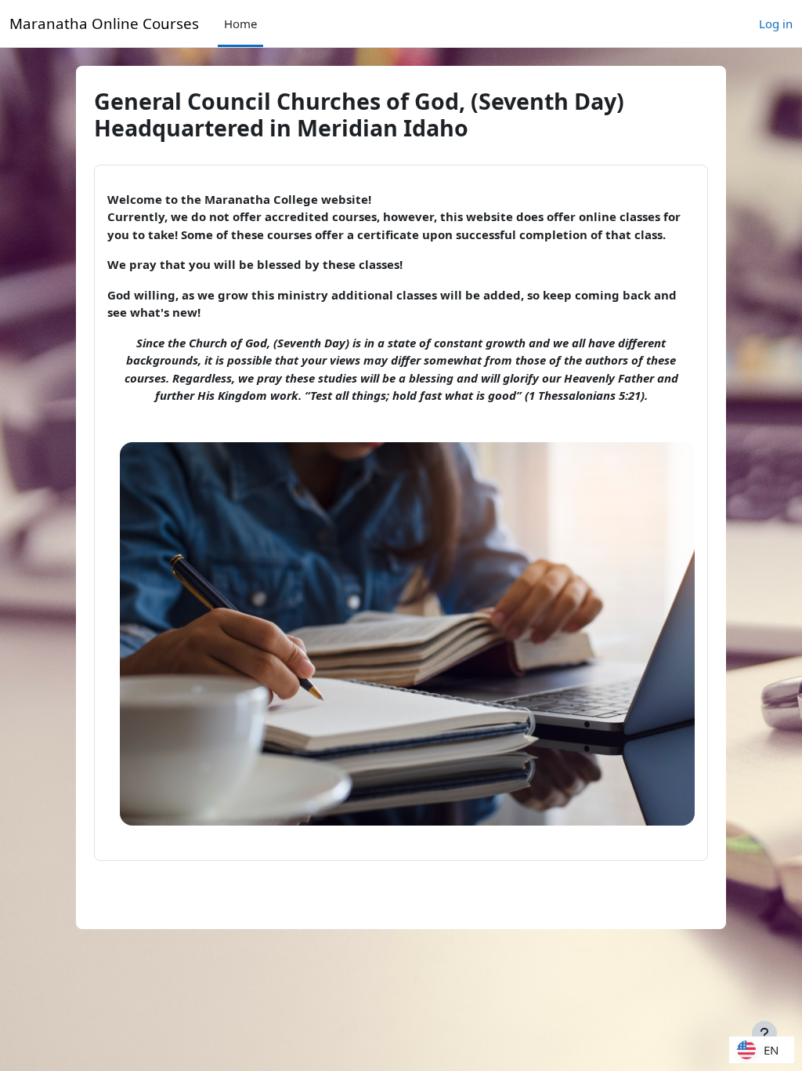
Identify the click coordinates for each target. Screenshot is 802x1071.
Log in (776, 23)
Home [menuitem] (240, 23)
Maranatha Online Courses (104, 23)
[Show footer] (764, 1033)
